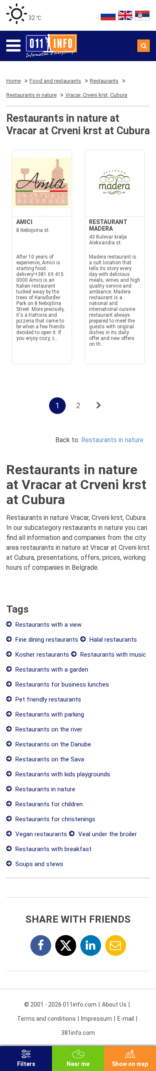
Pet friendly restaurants (47, 699)
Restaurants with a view (48, 624)
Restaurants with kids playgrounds (62, 774)
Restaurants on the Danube (52, 744)
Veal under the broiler (107, 834)
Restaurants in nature (112, 440)
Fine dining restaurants (46, 639)
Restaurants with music (112, 654)
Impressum (96, 1018)
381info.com (78, 1032)
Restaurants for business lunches (61, 684)
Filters (26, 1064)
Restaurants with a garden (51, 669)
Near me (78, 1064)
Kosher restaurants (41, 654)
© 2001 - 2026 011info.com (60, 1004)
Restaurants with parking (49, 714)
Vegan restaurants (40, 834)
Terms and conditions (46, 1018)
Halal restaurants (112, 639)
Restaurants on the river (48, 729)
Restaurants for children (48, 804)
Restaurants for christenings (54, 819)
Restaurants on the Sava (49, 759)
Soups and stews (38, 864)
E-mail (125, 1018)
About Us (114, 1004)
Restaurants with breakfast (53, 849)
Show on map (130, 1064)
